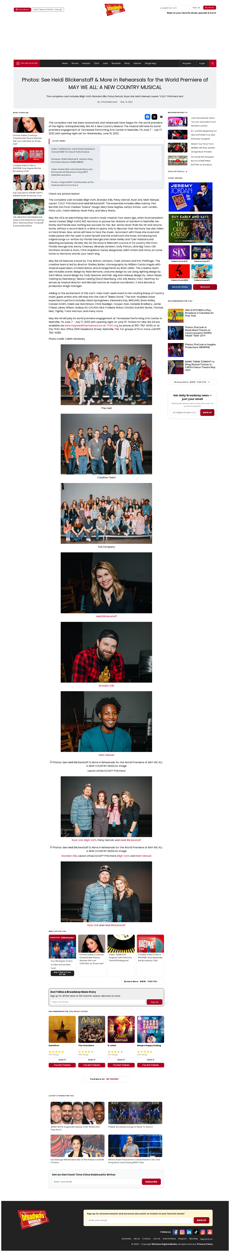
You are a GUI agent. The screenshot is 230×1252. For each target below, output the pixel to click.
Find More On (104, 1079)
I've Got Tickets (62, 1065)
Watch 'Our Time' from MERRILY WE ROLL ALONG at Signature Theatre (203, 147)
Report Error (206, 1239)
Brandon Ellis (106, 685)
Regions (182, 1238)
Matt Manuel (106, 755)
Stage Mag (150, 63)
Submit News (169, 1238)
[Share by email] (161, 117)
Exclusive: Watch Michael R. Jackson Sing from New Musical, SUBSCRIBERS (72, 161)
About (137, 1238)
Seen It (62, 1059)
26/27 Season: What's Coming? (47, 9)
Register (187, 63)
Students (116, 63)
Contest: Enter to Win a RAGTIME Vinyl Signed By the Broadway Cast (27, 161)
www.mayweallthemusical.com (83, 325)
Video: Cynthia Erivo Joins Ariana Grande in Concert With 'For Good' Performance (73, 150)
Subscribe (151, 1181)
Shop (127, 63)
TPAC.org (112, 325)
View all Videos (176, 171)
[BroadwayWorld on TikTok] (196, 1232)
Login (202, 63)
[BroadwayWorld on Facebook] (175, 1232)
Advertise (126, 1238)
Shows (75, 63)
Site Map (193, 1238)
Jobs (105, 63)
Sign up (207, 412)
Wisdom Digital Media (164, 1244)
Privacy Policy (205, 1244)
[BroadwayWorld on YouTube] (210, 1232)
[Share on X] (154, 117)
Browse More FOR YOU (140, 981)
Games (137, 63)
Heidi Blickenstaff (106, 616)
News (65, 63)
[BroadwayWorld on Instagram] (182, 1232)
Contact (146, 1238)
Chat (96, 63)
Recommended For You (180, 301)
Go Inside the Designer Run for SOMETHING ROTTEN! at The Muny (202, 160)
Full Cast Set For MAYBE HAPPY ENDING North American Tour (28, 186)
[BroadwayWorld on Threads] (203, 1232)
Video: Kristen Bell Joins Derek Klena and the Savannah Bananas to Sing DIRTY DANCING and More (72, 172)
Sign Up (201, 1220)
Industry (86, 63)
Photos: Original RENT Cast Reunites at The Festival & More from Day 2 (72, 184)
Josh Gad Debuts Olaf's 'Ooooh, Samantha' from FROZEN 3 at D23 (203, 122)
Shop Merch (23, 9)
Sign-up (196, 7)
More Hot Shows (180, 287)
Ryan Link (77, 840)
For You (61, 931)
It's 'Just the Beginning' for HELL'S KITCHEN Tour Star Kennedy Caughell (204, 134)
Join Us (156, 1238)
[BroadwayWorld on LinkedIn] (189, 1232)
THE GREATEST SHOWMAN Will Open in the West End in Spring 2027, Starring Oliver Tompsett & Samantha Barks (28, 214)
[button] (212, 63)
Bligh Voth (90, 840)
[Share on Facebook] (147, 117)
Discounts (205, 287)
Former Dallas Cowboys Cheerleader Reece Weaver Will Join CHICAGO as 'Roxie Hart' (27, 132)
